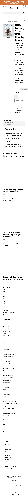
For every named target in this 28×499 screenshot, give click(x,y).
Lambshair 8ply (6, 361)
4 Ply (4, 303)
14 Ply (4, 296)
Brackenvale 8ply (6, 347)
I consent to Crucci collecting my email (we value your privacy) (13, 477)
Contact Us (7, 447)
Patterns (5, 310)
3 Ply (4, 301)
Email (6, 472)
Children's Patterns (7, 319)
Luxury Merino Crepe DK (8, 366)
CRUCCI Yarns (6, 352)
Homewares (5, 321)
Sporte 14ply (5, 399)
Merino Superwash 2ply (8, 375)
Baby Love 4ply (6, 344)
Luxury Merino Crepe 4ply (8, 363)
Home (4, 20)
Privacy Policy (8, 449)
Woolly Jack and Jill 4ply (8, 408)
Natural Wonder (6, 382)
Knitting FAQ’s (8, 463)
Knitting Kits (5, 324)
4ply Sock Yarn (6, 335)
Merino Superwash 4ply (8, 380)
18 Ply (4, 424)
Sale (6, 461)
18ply (15, 20)
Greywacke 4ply (6, 359)
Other (4, 308)
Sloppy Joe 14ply (6, 394)
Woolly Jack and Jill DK (8, 410)
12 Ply (4, 294)
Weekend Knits (6, 329)
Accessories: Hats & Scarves (9, 312)
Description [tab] (7, 120)
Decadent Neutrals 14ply (8, 354)
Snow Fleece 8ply (7, 396)
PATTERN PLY (10, 20)
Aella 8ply (5, 340)
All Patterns (5, 314)
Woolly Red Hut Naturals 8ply (9, 413)
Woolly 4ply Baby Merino (8, 406)
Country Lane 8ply (7, 349)
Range (4, 333)
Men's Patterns (6, 326)
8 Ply (4, 305)
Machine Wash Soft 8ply (8, 370)
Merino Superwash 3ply (8, 377)
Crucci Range (8, 457)
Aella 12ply (5, 337)
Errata (6, 451)
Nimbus (4, 385)
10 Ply (4, 291)
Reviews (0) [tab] (7, 124)
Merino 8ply (5, 373)
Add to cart (20, 100)
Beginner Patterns (7, 317)
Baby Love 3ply (6, 342)
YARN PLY (5, 418)
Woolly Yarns (6, 415)
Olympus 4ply (6, 387)
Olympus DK (5, 389)
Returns (7, 446)
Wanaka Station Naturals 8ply (9, 401)
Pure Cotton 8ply (6, 392)
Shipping (7, 444)
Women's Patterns (7, 331)
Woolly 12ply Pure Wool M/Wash (10, 403)
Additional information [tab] (10, 122)
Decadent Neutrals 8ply (8, 356)
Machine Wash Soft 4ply (8, 368)
